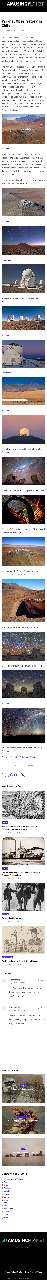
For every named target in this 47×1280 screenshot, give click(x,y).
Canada (23, 1148)
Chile (5, 766)
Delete (43, 980)
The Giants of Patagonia (12, 918)
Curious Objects (23, 1117)
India (6, 1200)
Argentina (5, 914)
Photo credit (7, 148)
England (23, 1085)
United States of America (13, 1179)
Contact (20, 1272)
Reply (38, 980)
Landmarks (16, 766)
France (6, 1194)
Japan (6, 1206)
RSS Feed (38, 1272)
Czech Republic (7, 957)
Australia (7, 1188)
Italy (5, 1203)
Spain (6, 1215)
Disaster (5, 868)
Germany (7, 1197)
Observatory (30, 766)
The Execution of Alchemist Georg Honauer (20, 961)
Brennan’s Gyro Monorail (23, 1089)
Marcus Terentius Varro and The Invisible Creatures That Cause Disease (19, 827)
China (6, 1185)
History (4, 822)
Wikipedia (14, 757)
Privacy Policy (10, 1272)
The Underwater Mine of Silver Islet (23, 1152)
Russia (6, 1212)
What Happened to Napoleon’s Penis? (23, 1121)
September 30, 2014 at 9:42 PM (18, 1010)
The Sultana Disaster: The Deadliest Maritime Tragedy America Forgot (21, 873)
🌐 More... (5, 1218)
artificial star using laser (22, 491)
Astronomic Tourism (29, 757)
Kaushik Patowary (9, 31)
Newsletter (28, 1272)
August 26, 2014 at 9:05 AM (17, 983)
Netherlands (8, 1209)
